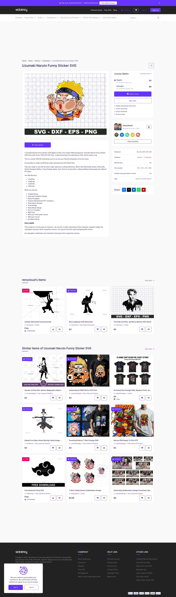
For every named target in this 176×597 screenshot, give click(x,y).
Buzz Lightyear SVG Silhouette (81, 322)
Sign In (144, 10)
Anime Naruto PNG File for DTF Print (83, 390)
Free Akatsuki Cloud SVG (34, 490)
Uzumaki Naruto (146, 179)
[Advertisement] (88, 40)
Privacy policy (112, 562)
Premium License (113, 559)
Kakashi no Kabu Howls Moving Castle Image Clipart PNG (43, 440)
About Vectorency (84, 559)
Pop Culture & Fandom (87, 325)
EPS (142, 168)
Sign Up (155, 10)
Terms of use (112, 566)
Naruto (138, 179)
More (31, 587)
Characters (46, 61)
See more (148, 280)
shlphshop (30, 493)
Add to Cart (134, 94)
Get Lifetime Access (108, 3)
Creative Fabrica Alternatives (146, 559)
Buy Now (132, 101)
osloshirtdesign (76, 393)
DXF (146, 168)
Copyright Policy (113, 573)
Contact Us (82, 562)
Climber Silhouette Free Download (38, 322)
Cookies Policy (112, 570)
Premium (126, 10)
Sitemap (81, 566)
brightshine (75, 493)
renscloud (30, 325)
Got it (15, 587)
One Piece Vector (142, 577)
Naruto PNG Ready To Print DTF (126, 440)
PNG (150, 168)
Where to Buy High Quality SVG (89, 577)
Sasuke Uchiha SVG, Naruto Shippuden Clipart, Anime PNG (43, 390)
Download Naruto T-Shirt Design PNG (83, 440)
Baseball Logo (141, 570)
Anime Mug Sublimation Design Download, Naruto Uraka (132, 490)
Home (24, 61)
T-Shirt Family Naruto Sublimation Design (85, 490)
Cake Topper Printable (144, 573)
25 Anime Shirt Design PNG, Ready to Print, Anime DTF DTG (132, 390)
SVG (138, 168)
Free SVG (81, 570)
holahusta (30, 443)
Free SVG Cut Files (143, 562)
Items (30, 61)
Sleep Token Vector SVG (145, 580)
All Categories (83, 573)
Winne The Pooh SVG (144, 566)
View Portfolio (132, 141)
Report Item (111, 577)
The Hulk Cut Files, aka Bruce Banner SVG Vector (132, 322)
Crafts (37, 325)
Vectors (37, 61)
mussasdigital (31, 393)
